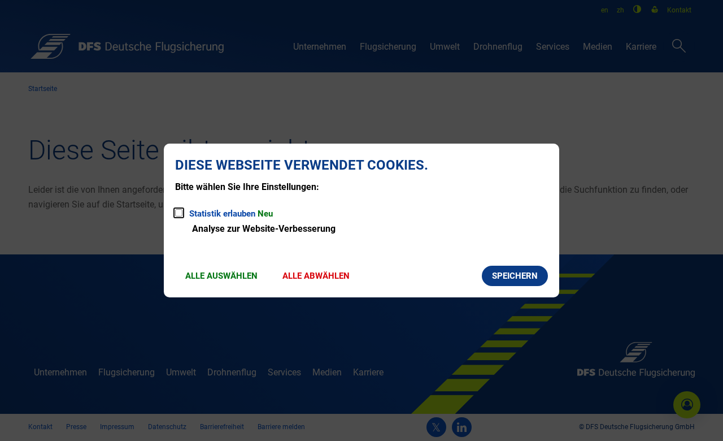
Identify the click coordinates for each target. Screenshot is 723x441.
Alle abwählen (316, 276)
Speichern (515, 276)
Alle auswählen (221, 276)
